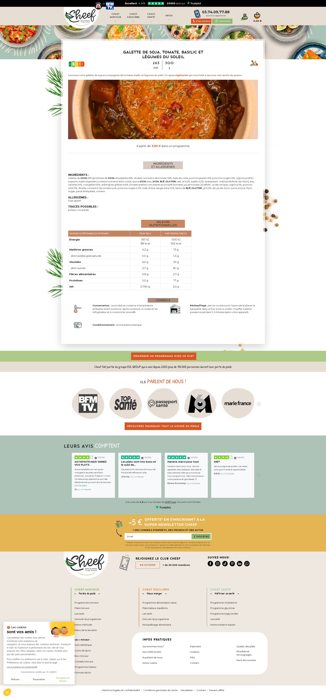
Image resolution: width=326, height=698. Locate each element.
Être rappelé (203, 21)
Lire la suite (81, 485)
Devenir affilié (216, 690)
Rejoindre (148, 564)
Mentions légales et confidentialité (121, 690)
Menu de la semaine (86, 630)
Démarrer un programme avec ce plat (163, 356)
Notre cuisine (149, 663)
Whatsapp (224, 21)
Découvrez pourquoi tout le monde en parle (163, 426)
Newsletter (187, 690)
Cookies (201, 690)
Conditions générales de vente (160, 690)
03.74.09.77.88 (216, 12)
